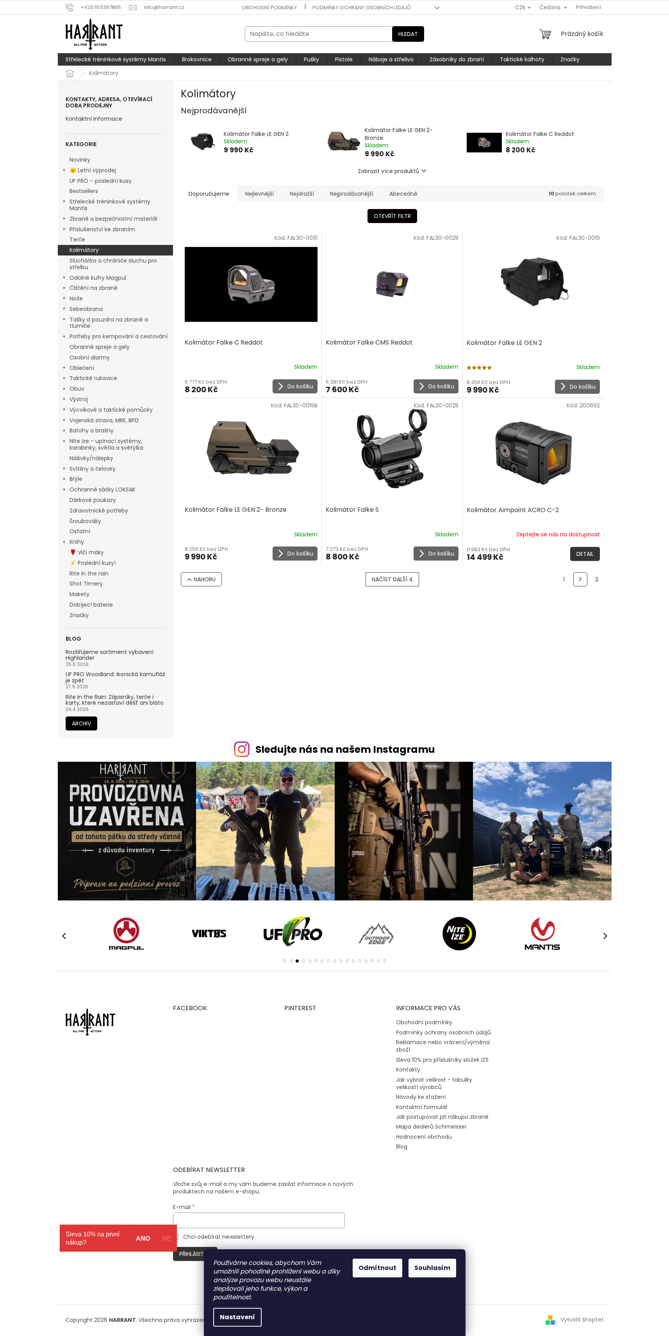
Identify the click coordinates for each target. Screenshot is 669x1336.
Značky (79, 615)
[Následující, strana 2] (580, 579)
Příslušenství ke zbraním (102, 229)
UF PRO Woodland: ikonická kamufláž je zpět (115, 678)
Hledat (408, 34)
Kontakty (408, 1069)
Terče (77, 239)
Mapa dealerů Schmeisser (431, 1127)
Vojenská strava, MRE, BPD (104, 420)
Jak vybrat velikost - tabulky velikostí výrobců (434, 1083)
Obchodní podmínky (269, 7)
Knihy (77, 542)
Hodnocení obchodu (424, 1137)
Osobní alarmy (90, 357)
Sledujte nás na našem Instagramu (345, 749)
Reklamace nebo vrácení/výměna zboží (443, 1046)
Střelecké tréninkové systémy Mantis (110, 205)
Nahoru (205, 579)
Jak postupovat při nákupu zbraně (442, 1117)
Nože (76, 298)
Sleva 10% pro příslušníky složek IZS (442, 1060)
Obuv (77, 389)
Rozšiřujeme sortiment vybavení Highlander (109, 655)
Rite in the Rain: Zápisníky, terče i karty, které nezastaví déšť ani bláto (115, 700)
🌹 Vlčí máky (87, 552)
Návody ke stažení (421, 1097)
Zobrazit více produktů (388, 171)
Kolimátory (84, 250)
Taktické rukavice (93, 378)
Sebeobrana (86, 309)
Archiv (81, 723)
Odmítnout (377, 1267)
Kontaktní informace (94, 119)
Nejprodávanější (351, 194)
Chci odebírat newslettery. (219, 1237)
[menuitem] (116, 59)
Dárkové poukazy (93, 500)
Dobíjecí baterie (91, 605)
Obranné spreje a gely (100, 347)
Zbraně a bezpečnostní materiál (113, 219)
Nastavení (237, 1317)
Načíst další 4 (392, 579)
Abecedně (403, 194)
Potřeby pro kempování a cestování (119, 336)
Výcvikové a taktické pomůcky (111, 410)
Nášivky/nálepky (91, 458)
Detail (585, 554)
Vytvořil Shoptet (582, 1319)
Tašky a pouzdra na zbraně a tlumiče (109, 323)
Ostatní (80, 531)
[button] (284, 961)
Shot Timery (86, 584)
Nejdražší (302, 194)
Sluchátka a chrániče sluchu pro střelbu (113, 264)
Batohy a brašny (92, 430)
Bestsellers (84, 191)
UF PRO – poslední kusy (101, 181)
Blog (401, 1146)
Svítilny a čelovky (93, 469)
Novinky (80, 160)
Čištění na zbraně (94, 288)
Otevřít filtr (392, 216)
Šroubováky (85, 521)
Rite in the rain (89, 573)
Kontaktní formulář (422, 1107)
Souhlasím (432, 1267)
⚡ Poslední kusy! (93, 563)
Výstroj (79, 399)
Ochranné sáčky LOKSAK (103, 489)
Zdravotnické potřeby (99, 510)
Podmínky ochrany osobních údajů (361, 7)
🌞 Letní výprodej (93, 170)
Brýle (76, 479)
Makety (79, 594)
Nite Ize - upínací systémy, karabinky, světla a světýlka (106, 444)
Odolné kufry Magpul (98, 278)
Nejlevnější (259, 194)
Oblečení (82, 368)
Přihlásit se (195, 1254)
